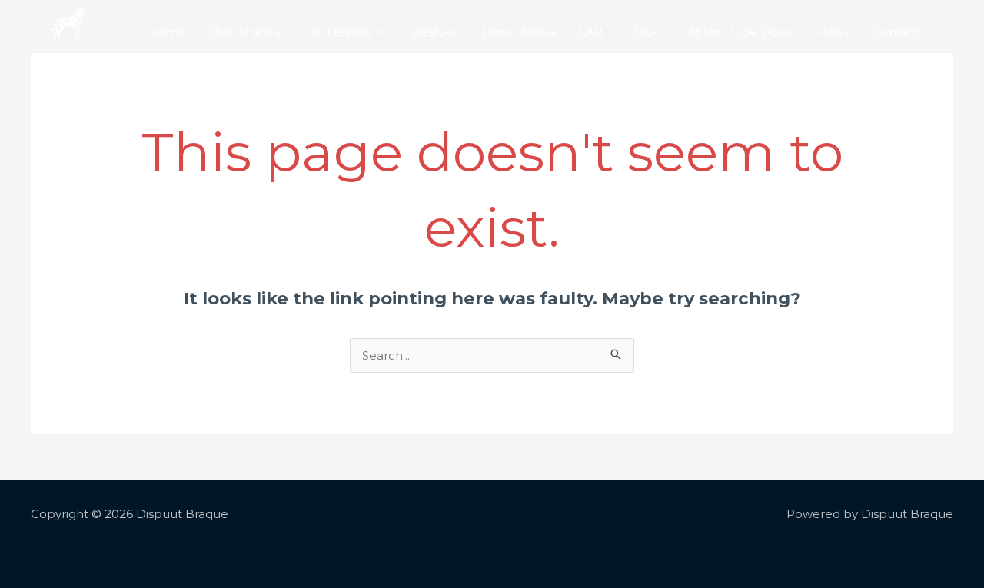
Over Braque (245, 32)
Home (166, 32)
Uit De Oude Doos (737, 32)
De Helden (338, 32)
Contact (896, 32)
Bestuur (434, 32)
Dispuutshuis (518, 32)
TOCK (643, 32)
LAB (591, 32)
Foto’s (831, 32)
